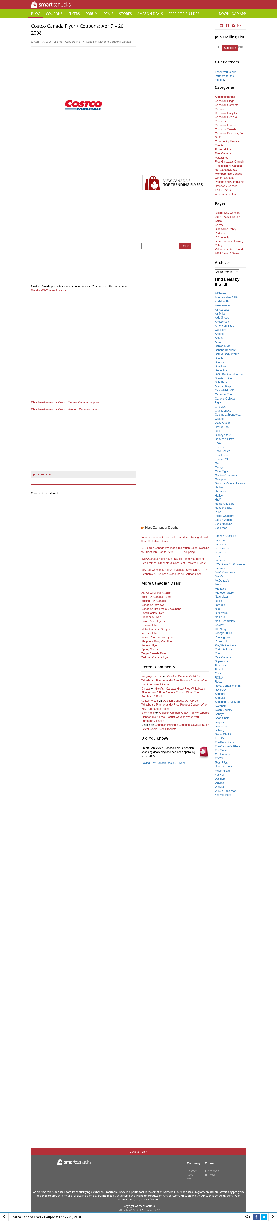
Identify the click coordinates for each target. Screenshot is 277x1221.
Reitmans (221, 665)
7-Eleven (220, 293)
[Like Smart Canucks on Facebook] (227, 25)
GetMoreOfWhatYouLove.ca (48, 290)
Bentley (219, 362)
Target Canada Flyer (153, 653)
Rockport (220, 673)
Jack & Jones (223, 519)
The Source (222, 750)
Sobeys (219, 714)
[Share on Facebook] (256, 1217)
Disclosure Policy (225, 229)
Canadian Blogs (224, 101)
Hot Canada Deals (161, 527)
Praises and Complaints (229, 181)
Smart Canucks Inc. (68, 41)
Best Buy (220, 366)
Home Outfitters (224, 503)
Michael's (220, 588)
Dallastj (145, 688)
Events (219, 145)
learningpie (148, 712)
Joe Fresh (221, 527)
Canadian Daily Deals (228, 113)
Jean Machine (223, 523)
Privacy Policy (152, 1209)
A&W (218, 341)
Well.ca (219, 786)
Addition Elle (222, 301)
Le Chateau (222, 548)
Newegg (220, 604)
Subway (220, 730)
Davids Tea (222, 426)
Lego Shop (221, 552)
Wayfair (219, 782)
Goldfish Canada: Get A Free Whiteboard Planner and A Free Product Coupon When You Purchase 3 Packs (174, 680)
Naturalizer (221, 596)
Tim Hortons (222, 754)
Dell (217, 430)
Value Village (222, 770)
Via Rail (219, 774)
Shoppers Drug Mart (227, 701)
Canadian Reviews (153, 604)
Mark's (219, 576)
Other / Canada (224, 177)
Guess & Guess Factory (230, 483)
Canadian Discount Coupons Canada (108, 41)
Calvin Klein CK (224, 390)
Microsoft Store (224, 592)
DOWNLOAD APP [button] (232, 13)
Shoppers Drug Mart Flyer (157, 641)
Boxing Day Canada (153, 600)
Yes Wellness (223, 794)
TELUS (219, 738)
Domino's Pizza (224, 438)
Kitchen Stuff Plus (226, 536)
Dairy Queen (222, 422)
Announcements (225, 96)
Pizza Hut (221, 641)
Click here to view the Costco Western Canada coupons (65, 409)
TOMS (219, 758)
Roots (218, 681)
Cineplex (220, 406)
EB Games (222, 447)
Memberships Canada (228, 173)
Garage (219, 467)
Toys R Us (221, 762)
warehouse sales (225, 194)
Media (190, 1178)
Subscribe (230, 47)
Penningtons (222, 637)
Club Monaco (223, 410)
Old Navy (220, 629)
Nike (217, 608)
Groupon (220, 479)
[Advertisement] (138, 19)
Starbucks (221, 726)
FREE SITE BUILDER (184, 13)
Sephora (220, 693)
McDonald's (222, 580)
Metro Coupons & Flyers (156, 629)
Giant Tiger (221, 471)
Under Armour (223, 766)
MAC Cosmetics (225, 572)
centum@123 (149, 700)
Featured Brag (223, 149)
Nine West (221, 612)
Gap (217, 463)
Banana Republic (225, 350)
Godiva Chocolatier (226, 475)
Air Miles (220, 313)
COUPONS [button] (54, 13)
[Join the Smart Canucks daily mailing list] (239, 25)
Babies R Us (222, 345)
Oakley (219, 624)
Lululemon (221, 568)
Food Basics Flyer (152, 613)
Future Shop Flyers (153, 621)
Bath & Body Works (227, 354)
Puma (218, 653)
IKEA (218, 511)
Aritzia (219, 337)
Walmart (220, 778)
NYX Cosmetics (225, 620)
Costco (219, 418)
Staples (219, 722)
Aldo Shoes (222, 317)
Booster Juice (223, 378)
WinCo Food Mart (225, 790)
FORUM (91, 13)
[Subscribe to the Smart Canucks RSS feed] (233, 25)
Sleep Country (223, 709)
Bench (219, 358)
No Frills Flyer (149, 633)
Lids (217, 556)
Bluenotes (221, 370)
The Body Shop (224, 742)
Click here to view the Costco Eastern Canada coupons (65, 402)
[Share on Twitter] (264, 1217)
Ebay (218, 442)
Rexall (219, 669)
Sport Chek (222, 718)
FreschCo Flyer (151, 617)
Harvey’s (220, 491)
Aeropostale (222, 305)
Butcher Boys (223, 386)
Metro (218, 584)
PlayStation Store (225, 645)
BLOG (35, 13)
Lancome (220, 540)
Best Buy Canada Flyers (156, 596)
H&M (218, 499)
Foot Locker (222, 455)
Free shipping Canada (228, 165)
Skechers (221, 705)
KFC (217, 532)
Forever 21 (221, 459)
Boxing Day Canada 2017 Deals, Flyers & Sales (228, 216)
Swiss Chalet (223, 734)
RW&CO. (220, 689)
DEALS (108, 13)
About (190, 1174)
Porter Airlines (223, 649)
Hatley (219, 495)
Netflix (219, 600)
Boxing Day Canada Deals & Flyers (163, 762)
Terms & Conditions (129, 1209)
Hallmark (220, 487)
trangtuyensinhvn (151, 676)
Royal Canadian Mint (227, 685)
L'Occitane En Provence (230, 564)
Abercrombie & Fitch (227, 297)
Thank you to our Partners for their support (225, 76)
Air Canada (222, 309)
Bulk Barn (221, 382)
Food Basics (222, 451)
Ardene (219, 333)
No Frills (220, 617)
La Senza (220, 544)
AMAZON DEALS (150, 13)
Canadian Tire (223, 394)
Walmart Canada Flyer (155, 657)
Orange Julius (223, 633)
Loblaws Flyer (149, 625)
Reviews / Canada (226, 185)
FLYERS (74, 13)
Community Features (228, 141)
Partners (220, 233)
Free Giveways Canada (229, 161)
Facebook (212, 1171)
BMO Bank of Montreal (229, 374)
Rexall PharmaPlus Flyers (157, 637)
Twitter (212, 1174)
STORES (125, 13)
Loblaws (220, 560)
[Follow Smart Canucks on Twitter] (221, 25)
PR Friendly (222, 237)
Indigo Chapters (224, 515)
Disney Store (223, 435)
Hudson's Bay (223, 507)
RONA (219, 677)
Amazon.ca (222, 321)
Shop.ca (220, 697)
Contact (219, 225)
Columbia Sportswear (228, 414)
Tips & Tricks (223, 189)
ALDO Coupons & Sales (156, 592)
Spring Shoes (149, 649)
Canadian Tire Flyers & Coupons (161, 608)
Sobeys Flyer (149, 645)
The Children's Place (227, 746)
